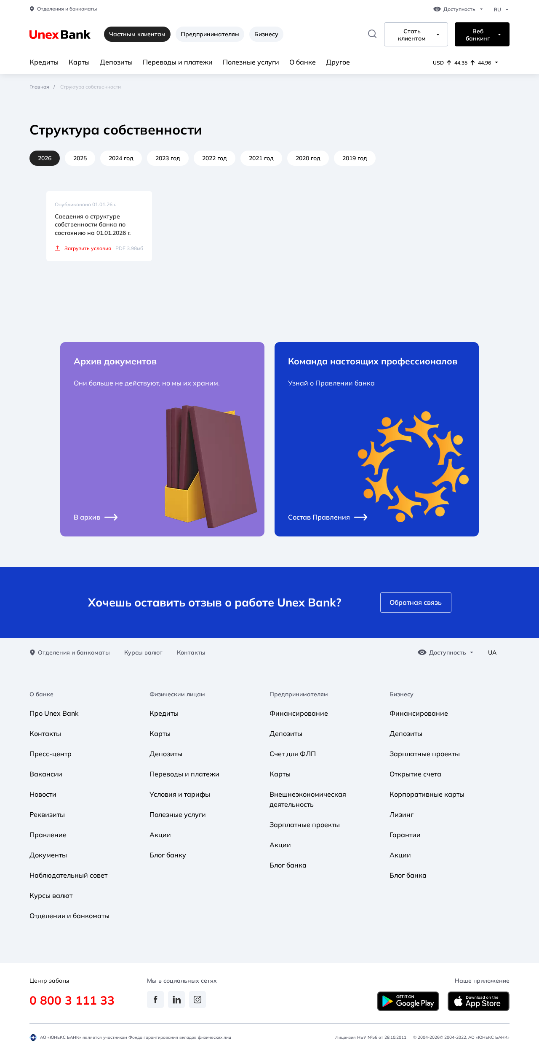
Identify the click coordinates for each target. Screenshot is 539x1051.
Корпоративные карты (427, 794)
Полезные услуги (251, 62)
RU (497, 10)
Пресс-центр (50, 753)
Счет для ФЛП (293, 753)
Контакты (191, 652)
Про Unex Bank (53, 713)
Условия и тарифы (179, 794)
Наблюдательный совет (68, 875)
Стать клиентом (412, 35)
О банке (302, 62)
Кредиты (44, 62)
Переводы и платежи (178, 62)
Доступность (459, 9)
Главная (39, 87)
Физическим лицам (177, 694)
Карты (79, 62)
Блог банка (288, 865)
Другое (338, 62)
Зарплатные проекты (305, 824)
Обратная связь (416, 602)
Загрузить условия (87, 248)
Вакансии (45, 774)
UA (492, 652)
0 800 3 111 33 (72, 1000)
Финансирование (299, 713)
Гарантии (405, 834)
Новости (42, 794)
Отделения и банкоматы (67, 9)
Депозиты (116, 62)
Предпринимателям (210, 34)
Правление (48, 834)
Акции (160, 834)
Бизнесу (266, 34)
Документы (48, 855)
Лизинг (402, 814)
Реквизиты (47, 814)
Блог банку (167, 855)
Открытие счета (415, 774)
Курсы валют (143, 652)
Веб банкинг (478, 35)
